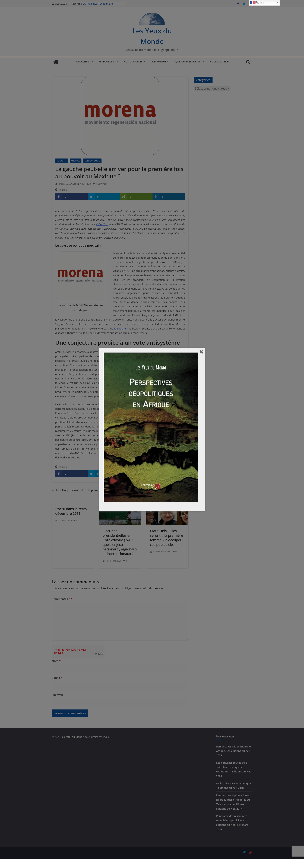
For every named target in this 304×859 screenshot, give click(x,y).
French (259, 2)
